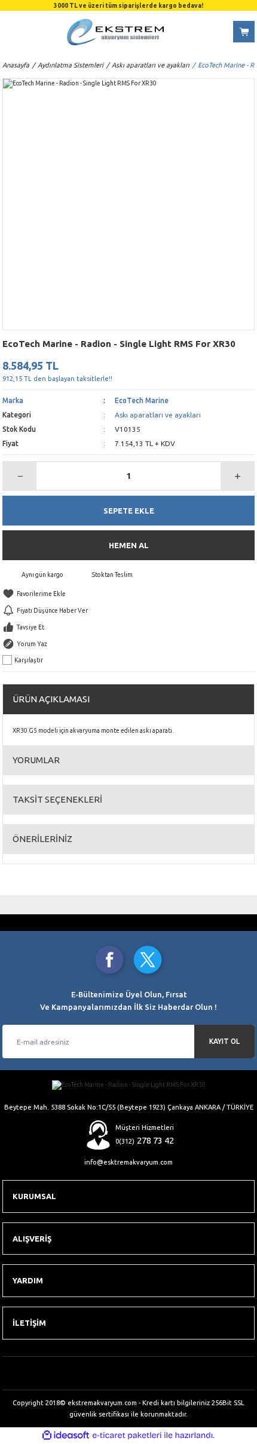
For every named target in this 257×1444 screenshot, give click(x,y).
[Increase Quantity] (237, 476)
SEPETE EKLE (128, 510)
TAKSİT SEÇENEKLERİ (57, 799)
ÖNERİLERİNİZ (42, 839)
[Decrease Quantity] (20, 476)
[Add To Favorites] (128, 594)
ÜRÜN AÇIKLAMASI (51, 699)
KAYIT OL (224, 1041)
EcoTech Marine (142, 400)
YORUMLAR (36, 760)
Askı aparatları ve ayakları (158, 415)
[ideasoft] (66, 1435)
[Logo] (115, 32)
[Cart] (244, 31)
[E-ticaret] (127, 1435)
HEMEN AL (129, 545)
